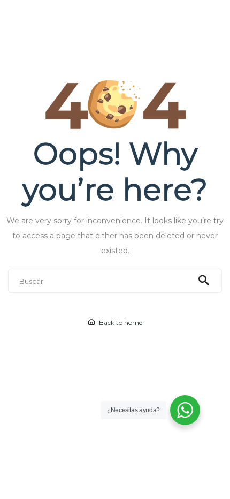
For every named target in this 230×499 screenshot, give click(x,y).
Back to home (119, 323)
